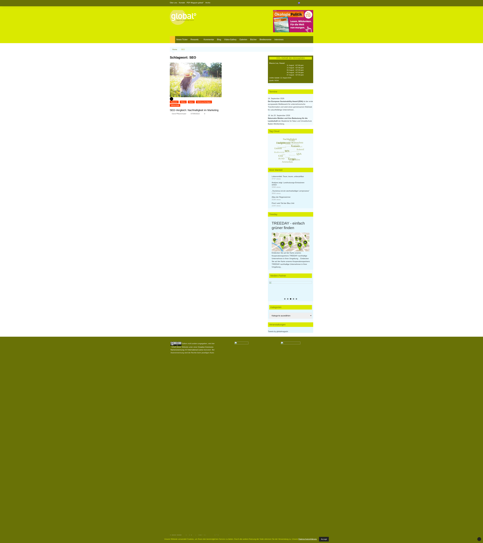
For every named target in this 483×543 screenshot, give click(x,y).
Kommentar (209, 39)
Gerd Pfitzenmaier (179, 114)
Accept (324, 539)
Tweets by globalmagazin (278, 331)
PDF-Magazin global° (195, 3)
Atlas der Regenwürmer (281, 197)
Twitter (307, 3)
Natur (191, 102)
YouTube (311, 3)
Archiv (207, 3)
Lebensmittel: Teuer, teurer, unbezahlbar (288, 176)
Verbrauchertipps (204, 102)
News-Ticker (182, 39)
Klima (183, 102)
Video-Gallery (230, 39)
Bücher (253, 39)
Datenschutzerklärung (307, 539)
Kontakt (182, 3)
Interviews (279, 39)
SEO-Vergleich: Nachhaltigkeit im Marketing (194, 110)
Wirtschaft (175, 105)
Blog (219, 39)
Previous (272, 288)
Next (309, 288)
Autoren (174, 102)
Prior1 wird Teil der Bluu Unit (283, 203)
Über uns (173, 3)
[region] (290, 288)
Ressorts (194, 39)
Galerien (243, 39)
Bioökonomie (265, 39)
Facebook (303, 3)
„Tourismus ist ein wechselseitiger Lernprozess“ (290, 191)
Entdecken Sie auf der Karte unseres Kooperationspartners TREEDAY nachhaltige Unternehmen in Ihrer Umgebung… (289, 255)
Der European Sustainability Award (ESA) (286, 101)
